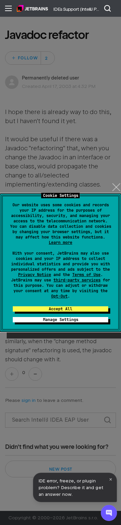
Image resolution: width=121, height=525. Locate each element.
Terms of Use (86, 274)
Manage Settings (60, 319)
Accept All (60, 309)
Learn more (60, 242)
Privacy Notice (34, 274)
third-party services (76, 280)
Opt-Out (59, 296)
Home (32, 8)
